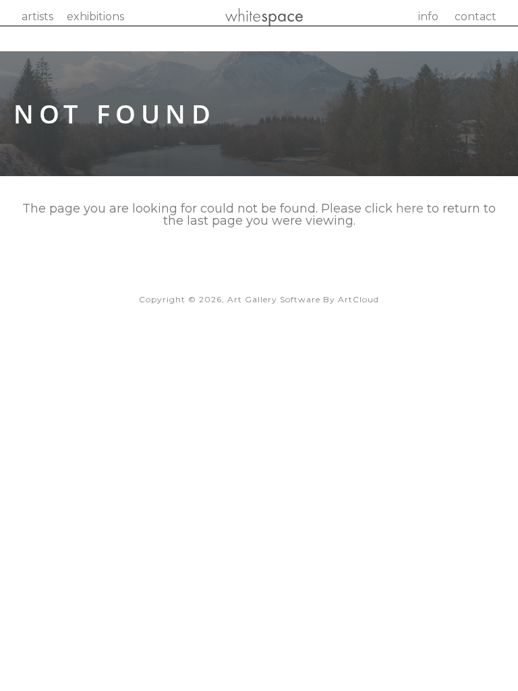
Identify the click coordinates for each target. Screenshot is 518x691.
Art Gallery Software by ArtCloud (303, 299)
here (410, 208)
